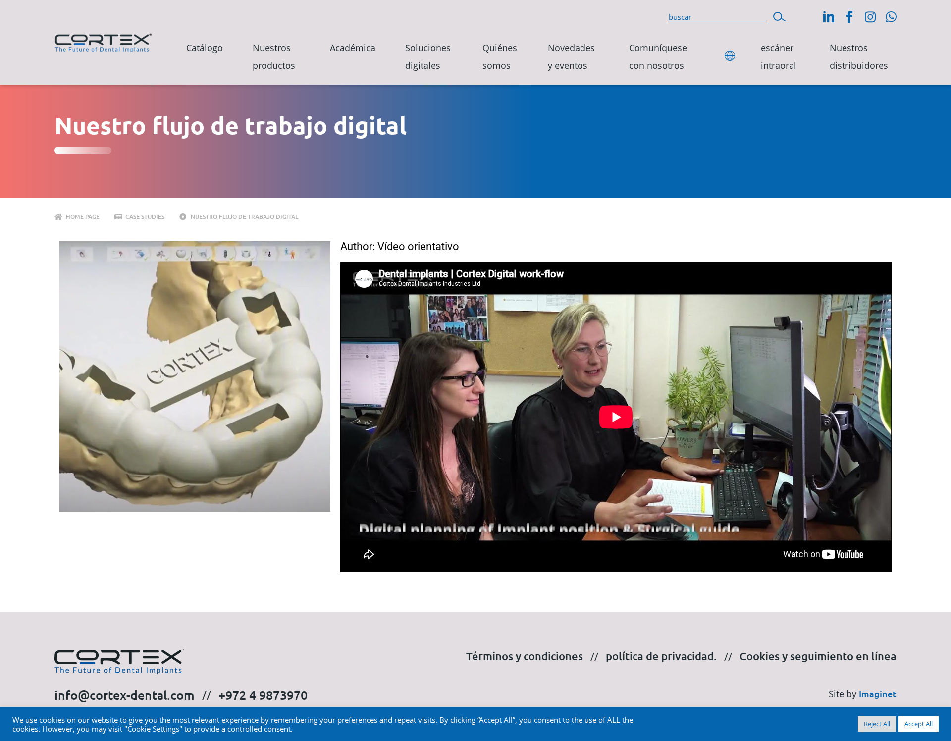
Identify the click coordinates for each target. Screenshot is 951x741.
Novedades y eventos (571, 57)
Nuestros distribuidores (859, 57)
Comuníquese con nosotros (658, 57)
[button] (779, 15)
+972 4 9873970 (263, 695)
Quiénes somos (499, 57)
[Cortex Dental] (103, 40)
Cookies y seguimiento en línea (818, 656)
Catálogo (204, 47)
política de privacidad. (661, 656)
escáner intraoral (778, 57)
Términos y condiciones (524, 656)
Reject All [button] (877, 723)
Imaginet (878, 693)
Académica (352, 47)
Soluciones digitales (428, 57)
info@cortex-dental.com (124, 695)
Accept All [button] (918, 723)
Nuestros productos (274, 57)
